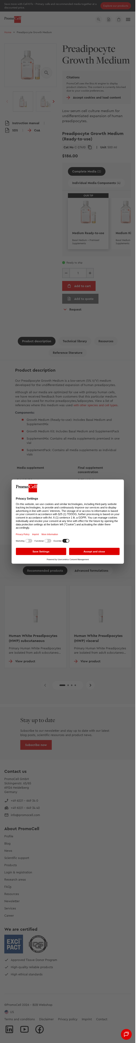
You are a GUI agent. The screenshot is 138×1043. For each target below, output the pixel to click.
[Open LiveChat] (126, 1034)
